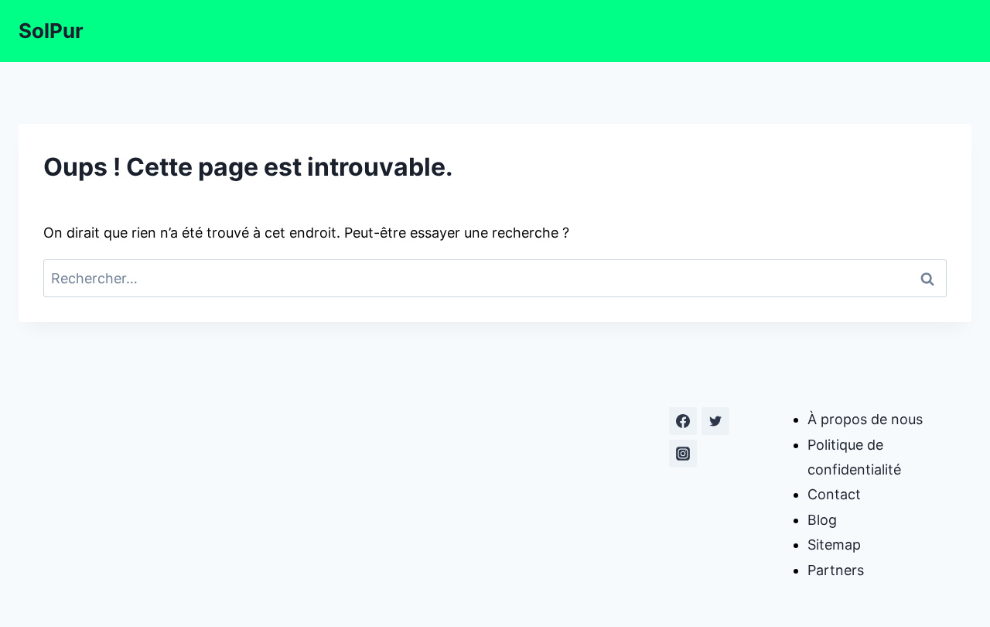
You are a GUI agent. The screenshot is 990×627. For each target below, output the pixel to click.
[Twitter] (715, 421)
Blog (822, 520)
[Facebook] (683, 421)
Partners (835, 570)
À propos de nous (865, 419)
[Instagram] (683, 454)
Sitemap (834, 544)
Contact (834, 494)
